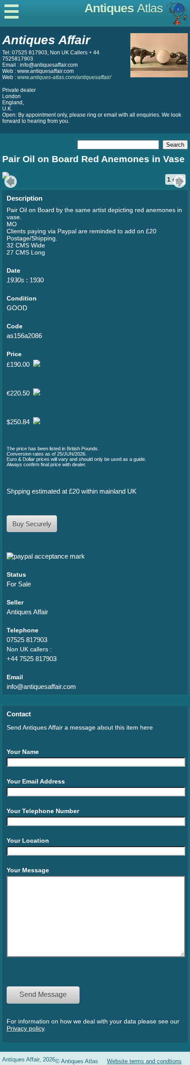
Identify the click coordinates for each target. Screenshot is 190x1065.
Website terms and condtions (144, 1061)
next (180, 181)
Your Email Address (36, 781)
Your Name (23, 751)
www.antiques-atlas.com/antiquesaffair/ (64, 77)
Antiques (123, 8)
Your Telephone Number (43, 810)
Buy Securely (31, 524)
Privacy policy (25, 1028)
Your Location (28, 840)
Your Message (28, 870)
